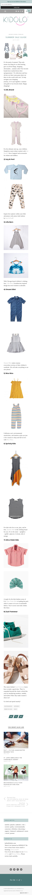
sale (15, 709)
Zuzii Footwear (19, 687)
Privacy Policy (16, 854)
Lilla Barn (10, 283)
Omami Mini (7, 363)
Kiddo (15, 34)
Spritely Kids (11, 529)
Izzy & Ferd (9, 218)
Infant (11, 34)
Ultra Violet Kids (11, 601)
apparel (16, 706)
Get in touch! (15, 849)
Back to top (23, 893)
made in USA (8, 709)
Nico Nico (10, 440)
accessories (8, 706)
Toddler (20, 34)
